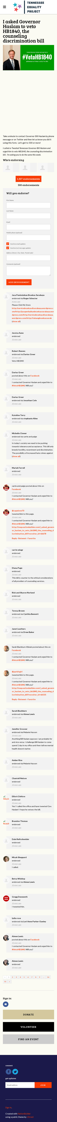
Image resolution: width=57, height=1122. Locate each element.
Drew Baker (28, 632)
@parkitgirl (17, 671)
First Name (10, 200)
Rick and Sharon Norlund (23, 592)
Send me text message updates (20, 248)
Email (8, 222)
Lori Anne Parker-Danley (34, 921)
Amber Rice (17, 760)
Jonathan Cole (30, 400)
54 (48, 977)
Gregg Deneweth (20, 897)
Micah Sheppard (19, 857)
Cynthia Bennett (31, 614)
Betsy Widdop (18, 878)
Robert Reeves (18, 351)
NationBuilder (24, 1113)
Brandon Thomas (20, 821)
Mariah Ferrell (18, 468)
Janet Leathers (19, 629)
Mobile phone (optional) (14, 233)
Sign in (8, 1107)
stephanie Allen (30, 418)
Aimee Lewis (29, 714)
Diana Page (17, 568)
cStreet (30, 1117)
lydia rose (16, 918)
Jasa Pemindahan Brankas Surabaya (28, 295)
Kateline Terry (18, 415)
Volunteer (28, 1026)
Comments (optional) (13, 264)
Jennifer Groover (19, 729)
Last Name (10, 211)
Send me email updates (18, 244)
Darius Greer (29, 354)
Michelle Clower (19, 433)
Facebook (34, 376)
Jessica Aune (18, 333)
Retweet (22, 538)
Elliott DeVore (18, 796)
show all (16, 321)
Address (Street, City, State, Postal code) (19, 253)
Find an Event (28, 1039)
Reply (14, 538)
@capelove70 (18, 510)
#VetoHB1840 (18, 385)
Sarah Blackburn (19, 711)
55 (5, 981)
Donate (28, 1014)
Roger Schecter (30, 298)
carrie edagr (17, 550)
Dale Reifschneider (20, 839)
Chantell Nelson (19, 778)
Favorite (32, 538)
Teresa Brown (18, 611)
